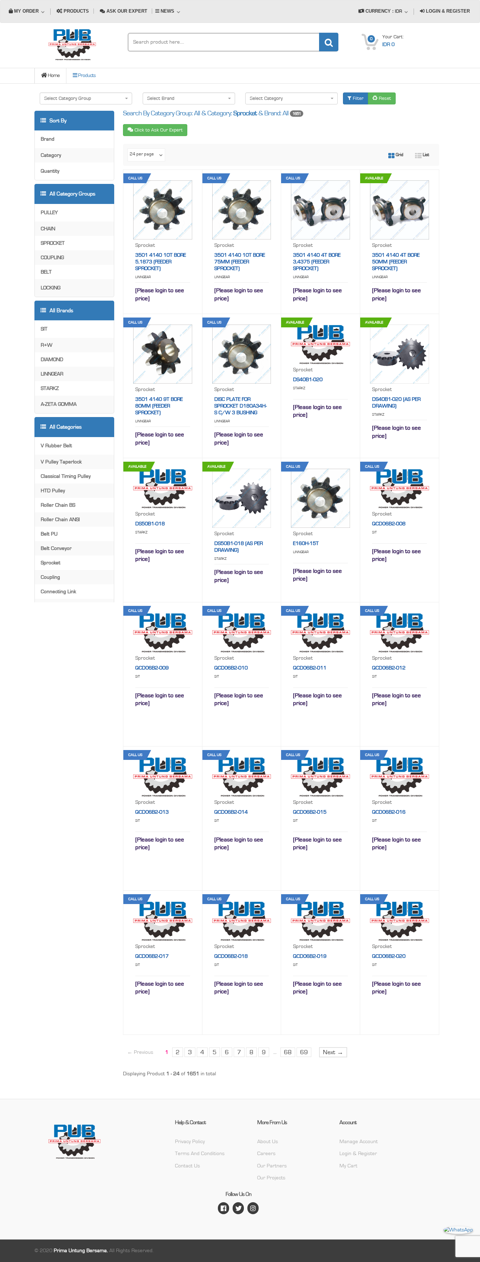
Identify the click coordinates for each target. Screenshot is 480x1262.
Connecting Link (58, 591)
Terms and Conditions (200, 1153)
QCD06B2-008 (389, 523)
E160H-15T (306, 543)
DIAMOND (52, 359)
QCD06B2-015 (309, 812)
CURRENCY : (383, 11)
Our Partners (272, 1165)
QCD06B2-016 (389, 812)
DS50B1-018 (150, 523)
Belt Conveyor (56, 548)
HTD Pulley (53, 490)
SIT (44, 329)
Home (53, 75)
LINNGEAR (52, 374)
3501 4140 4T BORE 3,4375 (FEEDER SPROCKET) (316, 261)
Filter (357, 98)
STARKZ (50, 388)
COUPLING (52, 257)
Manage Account (358, 1141)
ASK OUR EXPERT (126, 11)
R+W (46, 345)
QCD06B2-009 (152, 668)
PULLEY (49, 212)
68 (288, 1052)
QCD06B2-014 (231, 812)
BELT (46, 272)
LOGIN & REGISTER (447, 11)
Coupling (50, 577)
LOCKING (50, 287)
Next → (333, 1052)
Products (86, 75)
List (425, 155)
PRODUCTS (75, 11)
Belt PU (49, 534)
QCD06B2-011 (309, 668)
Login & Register (358, 1153)
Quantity (50, 171)
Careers (266, 1153)
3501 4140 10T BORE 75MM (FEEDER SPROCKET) (239, 261)
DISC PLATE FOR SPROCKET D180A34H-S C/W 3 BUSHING (240, 406)
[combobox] (86, 98)
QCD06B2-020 (389, 956)
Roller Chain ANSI (60, 519)
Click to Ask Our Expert (158, 130)
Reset (384, 98)
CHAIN (48, 228)
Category (51, 155)
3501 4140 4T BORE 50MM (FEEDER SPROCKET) (396, 261)
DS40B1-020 (308, 379)
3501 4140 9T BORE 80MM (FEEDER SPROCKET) (159, 406)
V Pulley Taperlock (61, 462)
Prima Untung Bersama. (81, 1250)
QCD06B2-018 (231, 956)
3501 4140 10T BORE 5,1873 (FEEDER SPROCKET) (160, 261)
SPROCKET (53, 243)
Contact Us (187, 1165)
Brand (47, 139)
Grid (399, 155)
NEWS (167, 11)
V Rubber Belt (56, 445)
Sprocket (50, 562)
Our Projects (271, 1177)
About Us (267, 1141)
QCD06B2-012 (389, 668)
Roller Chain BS (58, 505)
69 (304, 1052)
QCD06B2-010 (231, 668)
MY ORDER (26, 11)
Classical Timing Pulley (66, 476)
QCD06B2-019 (309, 956)
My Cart (348, 1165)
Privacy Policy (190, 1141)
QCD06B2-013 (152, 812)
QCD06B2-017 (152, 956)
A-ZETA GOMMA (59, 404)
